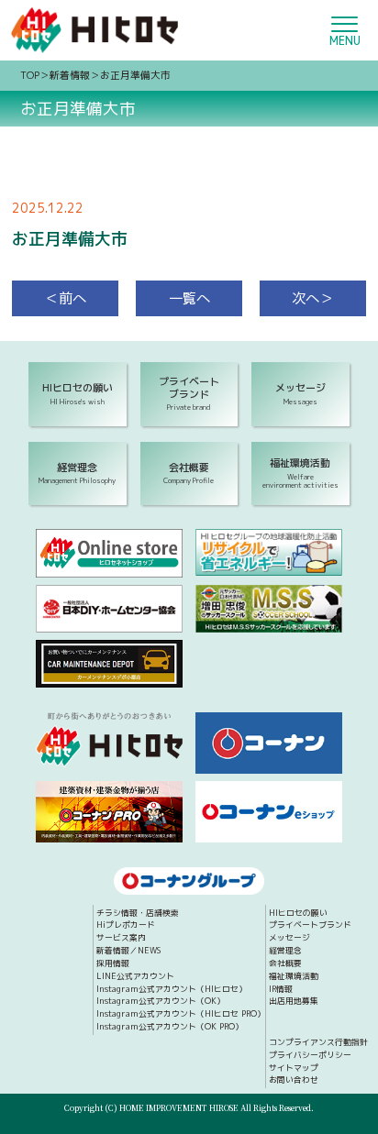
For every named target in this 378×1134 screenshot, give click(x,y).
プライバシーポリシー (310, 1056)
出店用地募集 (293, 1001)
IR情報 (281, 990)
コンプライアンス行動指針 (318, 1043)
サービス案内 (121, 938)
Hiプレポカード (125, 925)
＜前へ (65, 298)
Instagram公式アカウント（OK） (160, 1001)
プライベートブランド (310, 925)
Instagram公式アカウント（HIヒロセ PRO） (180, 1014)
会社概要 (285, 964)
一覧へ (189, 298)
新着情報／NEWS (128, 951)
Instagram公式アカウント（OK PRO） (169, 1027)
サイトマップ (293, 1068)
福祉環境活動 (293, 977)
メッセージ (289, 938)
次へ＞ (312, 298)
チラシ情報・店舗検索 (137, 913)
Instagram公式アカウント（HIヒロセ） (171, 990)
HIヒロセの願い (298, 913)
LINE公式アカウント (135, 977)
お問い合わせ (293, 1080)
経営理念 (285, 951)
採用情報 (112, 964)
